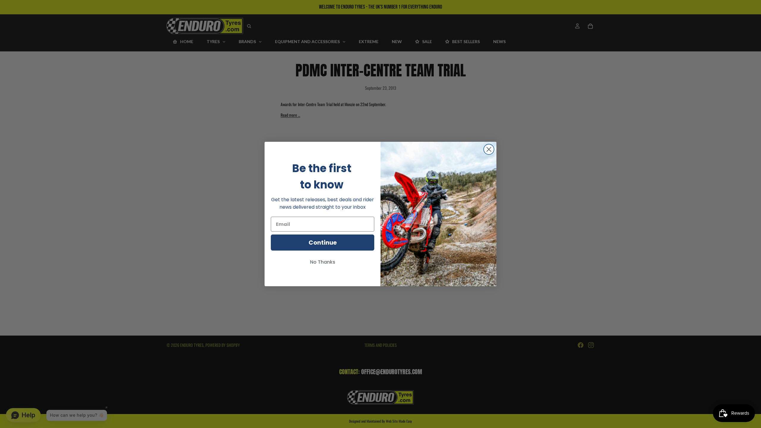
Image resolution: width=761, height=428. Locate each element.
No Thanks (322, 262)
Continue (323, 242)
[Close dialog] (489, 149)
